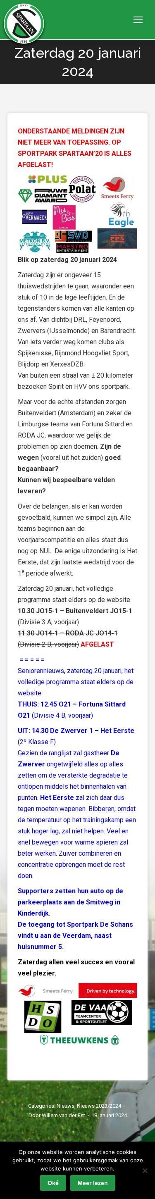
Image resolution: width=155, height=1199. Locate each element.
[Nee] (145, 1170)
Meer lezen (93, 1183)
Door (57, 1115)
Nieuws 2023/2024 (99, 1106)
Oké (53, 1183)
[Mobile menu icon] (138, 20)
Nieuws (65, 1106)
